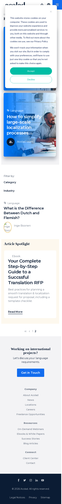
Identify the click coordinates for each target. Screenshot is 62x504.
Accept (31, 71)
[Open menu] (57, 5)
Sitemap (45, 497)
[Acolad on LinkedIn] (36, 480)
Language (17, 110)
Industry (9, 190)
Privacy (33, 497)
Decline (31, 79)
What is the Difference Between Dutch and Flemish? (24, 213)
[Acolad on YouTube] (42, 480)
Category (10, 182)
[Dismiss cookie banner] (51, 12)
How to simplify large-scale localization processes (24, 125)
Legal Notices (17, 497)
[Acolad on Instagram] (30, 480)
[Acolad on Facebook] (18, 480)
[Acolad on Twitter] (24, 480)
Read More (15, 311)
